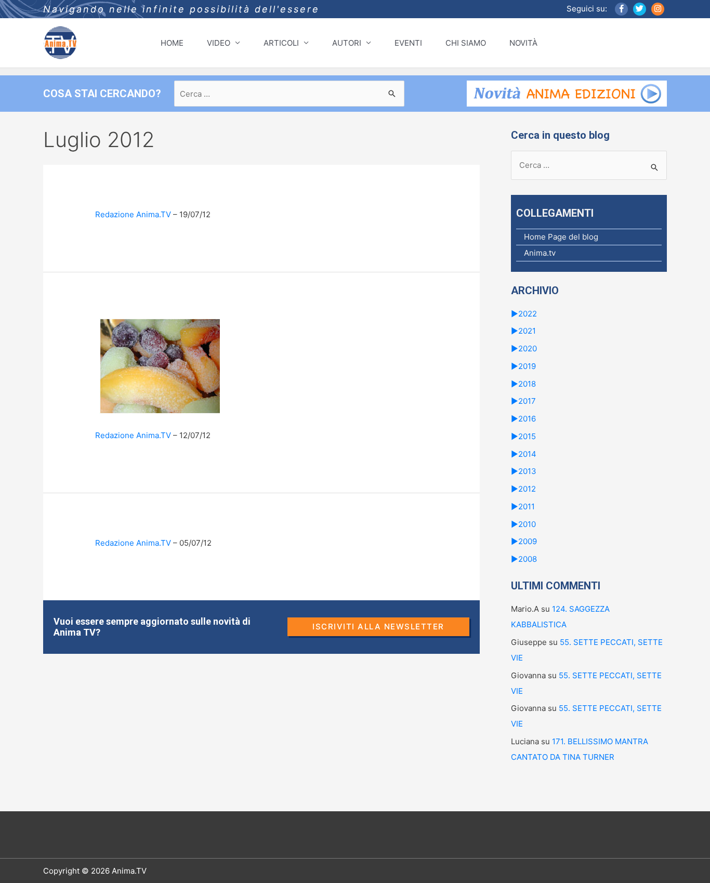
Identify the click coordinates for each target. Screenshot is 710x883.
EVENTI (408, 43)
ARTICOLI (281, 43)
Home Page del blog (561, 237)
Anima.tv (540, 253)
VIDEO (218, 43)
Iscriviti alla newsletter (378, 626)
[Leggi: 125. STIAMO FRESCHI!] (160, 365)
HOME (172, 43)
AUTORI (346, 43)
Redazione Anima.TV (133, 214)
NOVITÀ (523, 43)
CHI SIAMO (465, 43)
